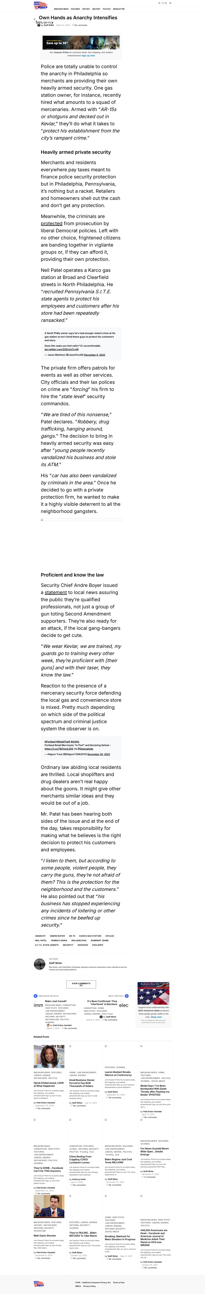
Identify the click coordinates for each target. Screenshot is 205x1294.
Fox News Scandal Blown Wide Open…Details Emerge (154, 1151)
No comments (81, 25)
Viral (91, 1152)
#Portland (50, 741)
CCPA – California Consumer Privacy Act (93, 1282)
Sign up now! (88, 55)
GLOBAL (73, 1149)
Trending (84, 1152)
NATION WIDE (69, 1014)
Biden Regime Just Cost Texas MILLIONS (118, 1161)
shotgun (83, 945)
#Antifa (75, 741)
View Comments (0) (81, 984)
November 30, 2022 (98, 754)
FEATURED (63, 1008)
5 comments (149, 1177)
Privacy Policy (89, 1286)
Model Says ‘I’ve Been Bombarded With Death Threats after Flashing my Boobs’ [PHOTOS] (155, 1090)
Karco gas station (90, 936)
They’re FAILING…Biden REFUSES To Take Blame (83, 1234)
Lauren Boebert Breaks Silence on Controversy (118, 1073)
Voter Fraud (107, 1014)
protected (52, 223)
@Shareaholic (85, 748)
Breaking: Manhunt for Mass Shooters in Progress (120, 1238)
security (68, 945)
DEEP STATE (51, 1008)
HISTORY (38, 1225)
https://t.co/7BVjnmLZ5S (59, 748)
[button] (162, 3)
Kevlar (110, 936)
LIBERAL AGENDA (53, 1014)
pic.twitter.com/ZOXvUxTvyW (62, 349)
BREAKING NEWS (53, 1005)
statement (56, 592)
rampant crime (100, 940)
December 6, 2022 (94, 354)
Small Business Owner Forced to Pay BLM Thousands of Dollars (82, 1083)
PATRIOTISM (40, 1231)
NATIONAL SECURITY (55, 1016)
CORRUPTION (69, 1005)
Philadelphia (79, 940)
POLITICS (64, 1019)
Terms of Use (118, 1282)
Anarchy (40, 936)
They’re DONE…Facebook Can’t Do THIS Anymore (48, 1169)
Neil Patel (41, 940)
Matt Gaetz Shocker (45, 1235)
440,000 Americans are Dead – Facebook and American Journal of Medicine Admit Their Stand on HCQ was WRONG (153, 1238)
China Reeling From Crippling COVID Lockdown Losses (80, 1159)
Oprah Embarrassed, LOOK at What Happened (49, 1084)
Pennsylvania (59, 940)
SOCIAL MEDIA (158, 1081)
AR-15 (72, 936)
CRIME (101, 1008)
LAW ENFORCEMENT (55, 1011)
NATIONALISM (52, 1019)
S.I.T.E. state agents (47, 945)
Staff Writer (55, 963)
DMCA (78, 1286)
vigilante (97, 945)
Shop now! (156, 1017)
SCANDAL (50, 1022)
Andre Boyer (57, 936)
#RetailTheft (63, 741)
